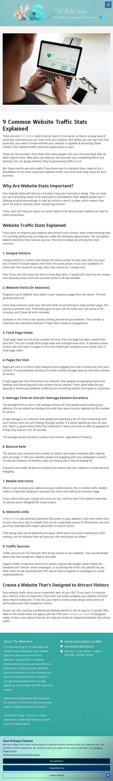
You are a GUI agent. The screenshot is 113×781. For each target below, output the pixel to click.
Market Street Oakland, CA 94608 (82, 641)
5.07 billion (27, 136)
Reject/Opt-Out (56, 768)
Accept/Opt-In (56, 761)
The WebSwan (70, 11)
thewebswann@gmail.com (79, 646)
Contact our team (80, 614)
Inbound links (11, 518)
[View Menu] (108, 4)
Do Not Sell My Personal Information (21, 755)
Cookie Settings (56, 775)
